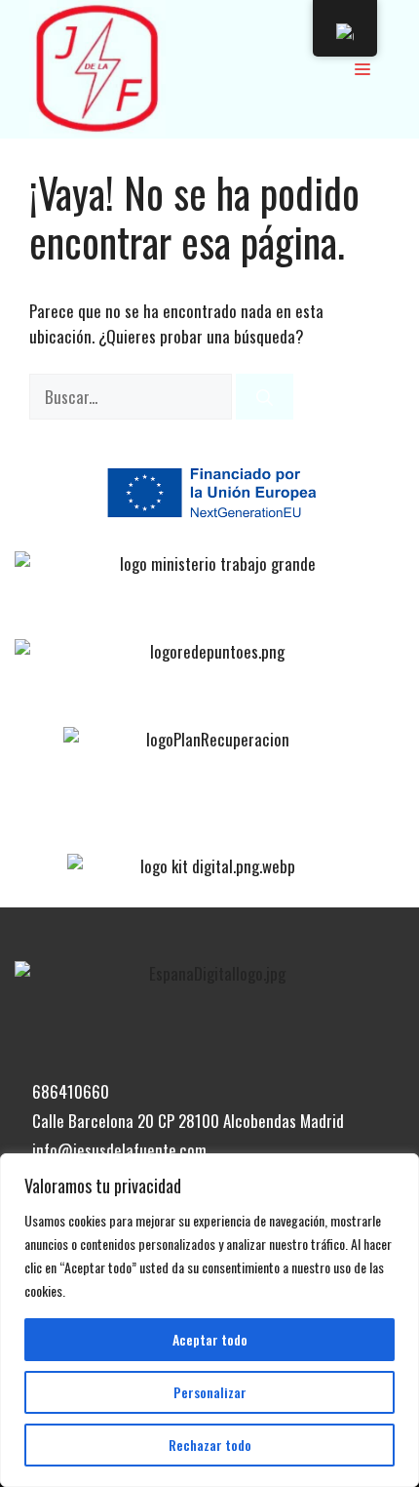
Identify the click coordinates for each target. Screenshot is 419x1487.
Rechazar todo (210, 1444)
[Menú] (362, 68)
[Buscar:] (132, 396)
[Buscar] (264, 397)
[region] (209, 1320)
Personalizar (210, 1392)
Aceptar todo (210, 1339)
